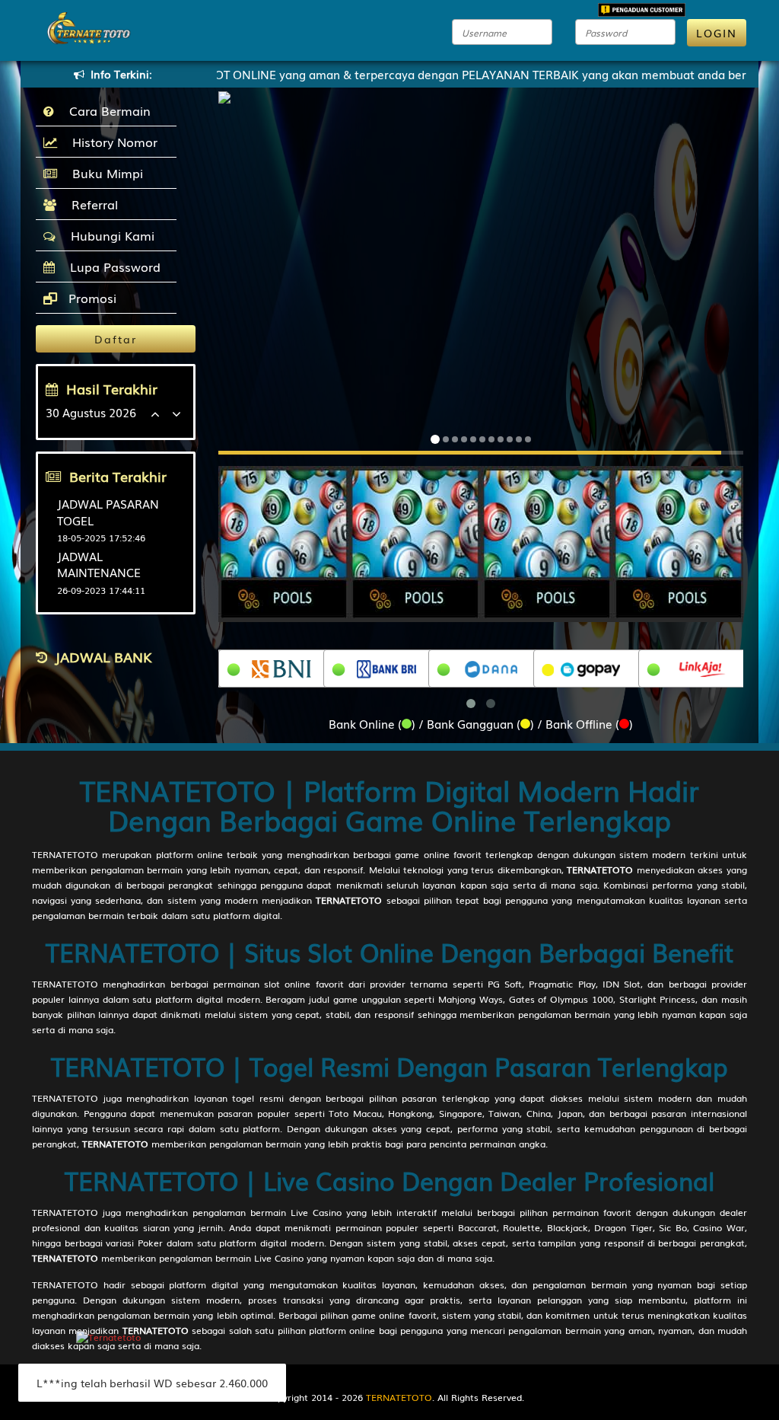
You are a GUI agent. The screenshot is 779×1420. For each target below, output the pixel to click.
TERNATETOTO (65, 854)
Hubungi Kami (108, 235)
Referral (91, 204)
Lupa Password (111, 266)
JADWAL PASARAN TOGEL (108, 511)
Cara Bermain (106, 110)
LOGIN (716, 32)
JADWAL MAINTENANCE (99, 563)
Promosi (90, 298)
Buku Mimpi (104, 173)
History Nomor (111, 141)
